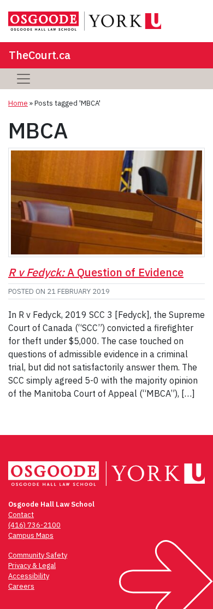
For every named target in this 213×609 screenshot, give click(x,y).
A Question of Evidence (96, 272)
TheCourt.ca (39, 55)
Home (18, 103)
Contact (21, 514)
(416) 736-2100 (34, 525)
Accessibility (28, 576)
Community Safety (37, 555)
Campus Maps (31, 535)
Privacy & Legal (32, 565)
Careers (21, 586)
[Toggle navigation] (23, 78)
